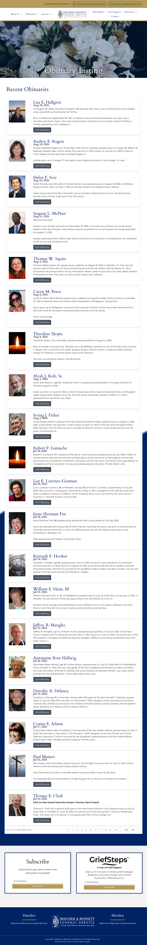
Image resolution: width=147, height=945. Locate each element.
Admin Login (84, 942)
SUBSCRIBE (37, 886)
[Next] (138, 830)
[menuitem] (16, 14)
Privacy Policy (60, 942)
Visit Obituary (42, 130)
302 (126, 830)
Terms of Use (73, 942)
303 (132, 830)
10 (115, 830)
